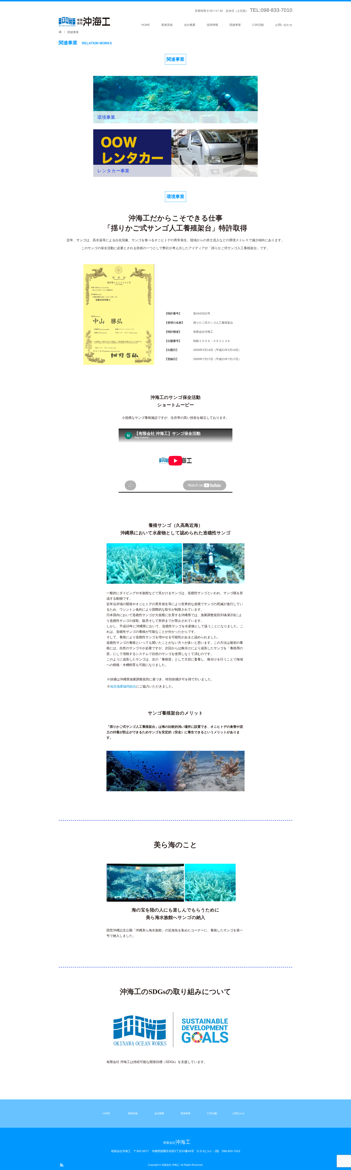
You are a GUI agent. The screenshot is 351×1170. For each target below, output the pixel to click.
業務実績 (167, 14)
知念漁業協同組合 (123, 686)
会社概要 (189, 14)
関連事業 (235, 14)
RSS (61, 1164)
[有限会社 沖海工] (84, 21)
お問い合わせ (284, 14)
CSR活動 (258, 14)
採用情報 (212, 14)
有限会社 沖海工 (170, 1164)
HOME (146, 14)
